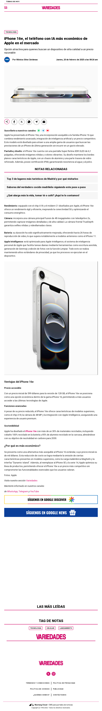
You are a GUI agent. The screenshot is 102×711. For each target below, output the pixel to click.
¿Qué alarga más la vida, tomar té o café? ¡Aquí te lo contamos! (43, 195)
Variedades (31, 480)
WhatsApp (12, 491)
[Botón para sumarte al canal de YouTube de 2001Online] (47, 130)
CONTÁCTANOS (59, 695)
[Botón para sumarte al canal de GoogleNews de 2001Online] (51, 512)
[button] (14, 121)
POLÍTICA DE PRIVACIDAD (64, 683)
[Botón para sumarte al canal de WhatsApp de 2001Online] (38, 130)
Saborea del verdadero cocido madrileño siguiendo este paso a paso (46, 187)
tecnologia (35, 628)
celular (50, 628)
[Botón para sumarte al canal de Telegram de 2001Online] (43, 130)
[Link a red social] (48, 674)
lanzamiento (66, 628)
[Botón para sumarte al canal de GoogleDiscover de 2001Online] (51, 499)
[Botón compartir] (6, 122)
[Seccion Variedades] (51, 639)
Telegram (23, 491)
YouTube (34, 491)
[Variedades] (51, 7)
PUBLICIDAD (58, 689)
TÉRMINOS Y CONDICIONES (38, 683)
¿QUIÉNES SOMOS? (41, 695)
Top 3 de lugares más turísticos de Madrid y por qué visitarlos (42, 178)
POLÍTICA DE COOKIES (40, 689)
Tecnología (11, 32)
